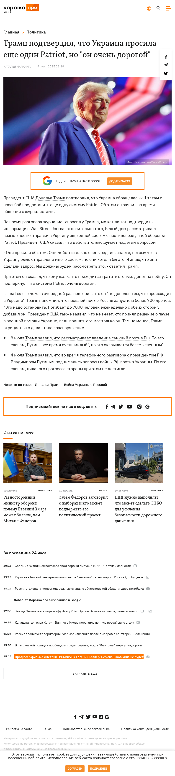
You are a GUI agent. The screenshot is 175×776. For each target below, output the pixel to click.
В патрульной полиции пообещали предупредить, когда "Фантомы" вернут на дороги (78, 645)
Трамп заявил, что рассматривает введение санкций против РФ (87, 338)
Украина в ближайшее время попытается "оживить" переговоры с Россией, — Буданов (79, 577)
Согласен (75, 769)
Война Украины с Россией (85, 384)
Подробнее (99, 769)
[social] (107, 406)
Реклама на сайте (19, 729)
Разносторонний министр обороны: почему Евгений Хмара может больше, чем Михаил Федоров (24, 509)
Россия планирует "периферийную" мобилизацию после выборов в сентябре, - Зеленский (82, 634)
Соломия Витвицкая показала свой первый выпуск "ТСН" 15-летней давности (73, 566)
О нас (47, 729)
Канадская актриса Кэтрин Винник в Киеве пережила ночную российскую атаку (74, 622)
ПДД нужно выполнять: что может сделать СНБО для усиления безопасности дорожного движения (138, 509)
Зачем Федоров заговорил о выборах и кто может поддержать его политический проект (83, 506)
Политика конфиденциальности (145, 729)
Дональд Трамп (50, 197)
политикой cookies (151, 758)
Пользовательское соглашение (86, 729)
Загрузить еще (85, 673)
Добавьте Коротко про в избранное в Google (47, 600)
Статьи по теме (18, 432)
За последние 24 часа (24, 553)
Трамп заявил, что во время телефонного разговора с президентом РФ (94, 355)
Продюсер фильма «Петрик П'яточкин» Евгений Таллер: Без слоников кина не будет (79, 657)
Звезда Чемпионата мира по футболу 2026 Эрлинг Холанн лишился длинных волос (76, 611)
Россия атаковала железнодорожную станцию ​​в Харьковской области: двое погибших (79, 588)
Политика (45, 490)
